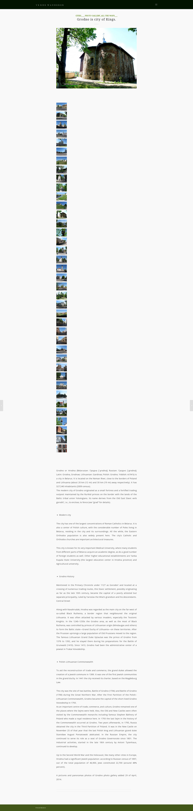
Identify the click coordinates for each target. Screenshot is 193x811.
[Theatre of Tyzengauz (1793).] (61, 307)
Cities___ (80, 16)
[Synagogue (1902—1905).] (61, 280)
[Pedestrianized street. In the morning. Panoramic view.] (61, 352)
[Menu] (156, 4)
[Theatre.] (61, 388)
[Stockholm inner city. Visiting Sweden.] (191, 405)
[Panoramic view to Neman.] (61, 226)
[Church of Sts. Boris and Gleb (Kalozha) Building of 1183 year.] (61, 217)
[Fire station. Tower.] (61, 271)
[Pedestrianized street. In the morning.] (61, 325)
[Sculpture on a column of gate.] (61, 190)
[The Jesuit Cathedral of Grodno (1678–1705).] (61, 145)
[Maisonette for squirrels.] (61, 235)
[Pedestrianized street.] (61, 334)
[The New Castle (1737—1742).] (61, 163)
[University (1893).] (61, 118)
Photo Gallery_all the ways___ (101, 16)
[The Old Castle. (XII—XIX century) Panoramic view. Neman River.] (61, 199)
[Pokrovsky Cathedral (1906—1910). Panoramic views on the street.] (61, 136)
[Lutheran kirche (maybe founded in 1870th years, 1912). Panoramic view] (61, 127)
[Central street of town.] (61, 244)
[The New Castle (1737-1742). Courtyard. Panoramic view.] (61, 172)
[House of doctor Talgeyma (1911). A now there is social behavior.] (61, 262)
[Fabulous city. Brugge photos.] (1, 405)
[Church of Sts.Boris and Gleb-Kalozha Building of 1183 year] (96, 58)
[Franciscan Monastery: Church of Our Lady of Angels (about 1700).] (61, 406)
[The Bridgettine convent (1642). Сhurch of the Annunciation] (61, 370)
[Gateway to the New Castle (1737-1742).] (61, 181)
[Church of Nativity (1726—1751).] (61, 415)
